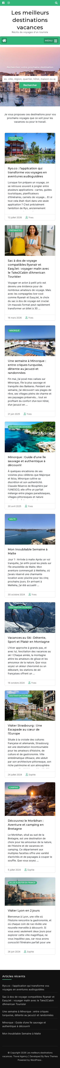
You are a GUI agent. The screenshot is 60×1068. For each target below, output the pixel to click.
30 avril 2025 (14, 506)
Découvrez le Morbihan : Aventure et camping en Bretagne (26, 824)
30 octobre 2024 (16, 594)
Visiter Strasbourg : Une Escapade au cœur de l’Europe (25, 729)
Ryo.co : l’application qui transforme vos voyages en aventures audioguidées (27, 172)
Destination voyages (20, 427)
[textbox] (30, 79)
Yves (30, 217)
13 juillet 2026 (15, 217)
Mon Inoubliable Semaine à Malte (21, 1033)
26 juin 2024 (14, 951)
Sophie (32, 774)
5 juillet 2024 (14, 869)
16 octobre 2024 (16, 682)
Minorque (14, 330)
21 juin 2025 (14, 414)
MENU (49, 40)
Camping (13, 787)
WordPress (35, 1060)
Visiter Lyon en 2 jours (24, 910)
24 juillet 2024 (15, 774)
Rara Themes (51, 1056)
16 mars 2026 (15, 317)
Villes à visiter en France (22, 882)
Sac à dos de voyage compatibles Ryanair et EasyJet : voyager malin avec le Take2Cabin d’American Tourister (28, 268)
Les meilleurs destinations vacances (30, 20)
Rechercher (30, 85)
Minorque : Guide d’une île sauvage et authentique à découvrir (27, 461)
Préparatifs (15, 138)
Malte (12, 519)
